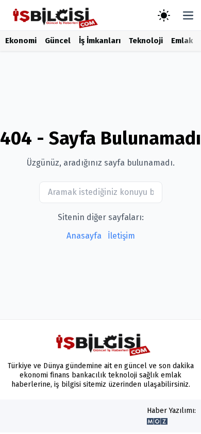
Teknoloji (146, 40)
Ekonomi (21, 40)
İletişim (121, 236)
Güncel (58, 40)
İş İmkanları (100, 40)
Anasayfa (84, 236)
